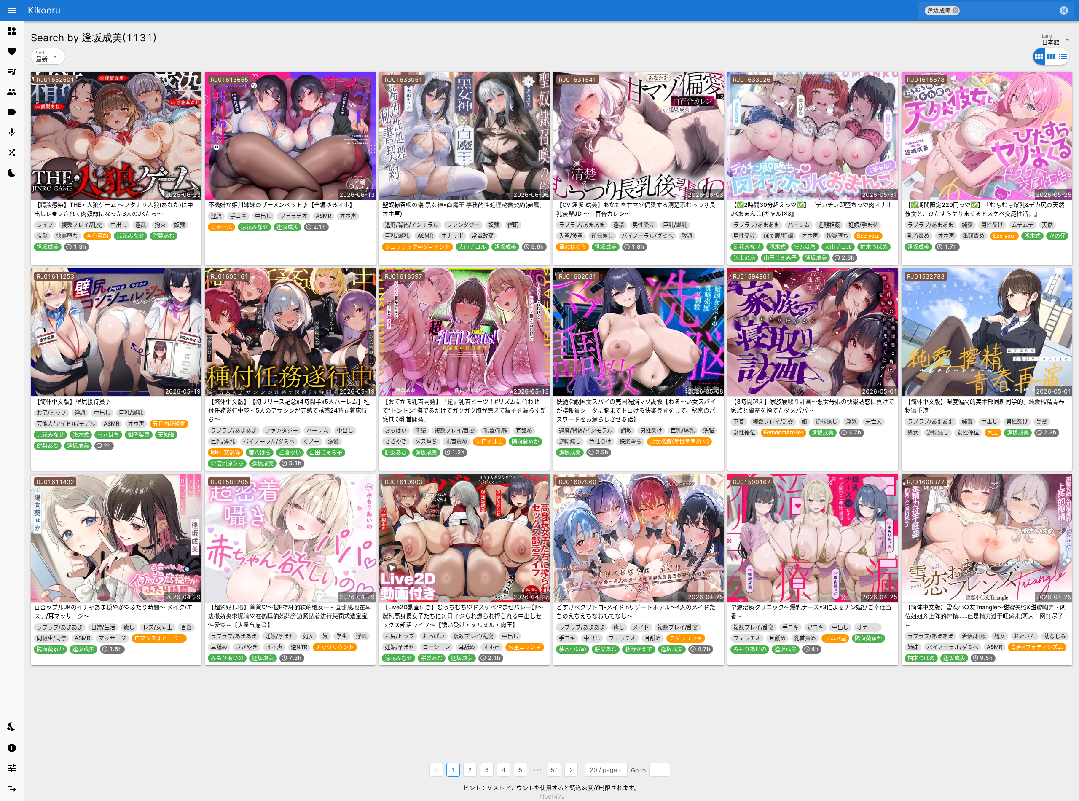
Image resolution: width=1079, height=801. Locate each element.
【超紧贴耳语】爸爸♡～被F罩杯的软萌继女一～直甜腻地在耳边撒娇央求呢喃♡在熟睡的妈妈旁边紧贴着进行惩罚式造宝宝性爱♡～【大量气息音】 (289, 615)
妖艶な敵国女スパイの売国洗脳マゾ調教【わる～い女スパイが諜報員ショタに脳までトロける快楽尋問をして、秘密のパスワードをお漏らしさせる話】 (636, 410)
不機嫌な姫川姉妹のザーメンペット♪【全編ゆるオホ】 (281, 204)
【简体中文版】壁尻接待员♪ (72, 401)
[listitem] (12, 31)
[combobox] (1008, 10)
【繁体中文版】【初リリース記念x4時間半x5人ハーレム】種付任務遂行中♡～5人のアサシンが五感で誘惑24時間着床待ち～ (289, 410)
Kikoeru (44, 10)
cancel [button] (955, 10)
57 (554, 769)
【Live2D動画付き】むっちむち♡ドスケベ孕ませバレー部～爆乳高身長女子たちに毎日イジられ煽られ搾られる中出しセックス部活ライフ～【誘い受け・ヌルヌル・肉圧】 (462, 615)
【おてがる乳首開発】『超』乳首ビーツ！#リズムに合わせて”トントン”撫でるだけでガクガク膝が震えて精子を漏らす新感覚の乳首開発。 (464, 410)
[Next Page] (571, 770)
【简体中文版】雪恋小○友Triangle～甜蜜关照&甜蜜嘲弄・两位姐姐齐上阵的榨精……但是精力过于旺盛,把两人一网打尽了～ (985, 615)
